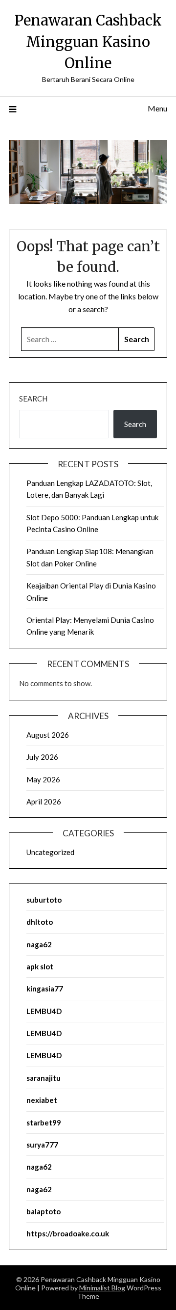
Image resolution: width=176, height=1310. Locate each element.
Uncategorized (50, 852)
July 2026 (42, 756)
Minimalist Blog (102, 1287)
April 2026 (43, 801)
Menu (157, 108)
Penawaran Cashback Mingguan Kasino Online (88, 41)
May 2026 (43, 779)
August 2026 (47, 734)
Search (33, 398)
